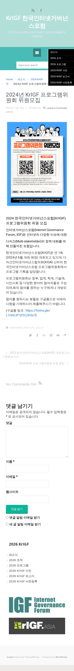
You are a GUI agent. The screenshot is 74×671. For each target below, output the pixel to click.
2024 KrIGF (37, 79)
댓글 (9, 423)
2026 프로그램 (19, 565)
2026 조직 (16, 560)
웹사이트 (12, 492)
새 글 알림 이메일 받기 (25, 524)
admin (9, 111)
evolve (10, 657)
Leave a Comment (57, 108)
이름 (10, 461)
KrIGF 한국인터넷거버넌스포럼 (37, 21)
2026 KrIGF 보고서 (21, 576)
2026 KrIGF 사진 (20, 571)
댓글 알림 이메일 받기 (24, 517)
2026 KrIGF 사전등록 (23, 581)
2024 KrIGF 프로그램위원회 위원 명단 (41, 363)
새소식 (21, 79)
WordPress (61, 657)
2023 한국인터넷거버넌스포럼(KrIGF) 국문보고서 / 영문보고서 (36, 354)
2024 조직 (29, 327)
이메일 (12, 477)
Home (9, 79)
